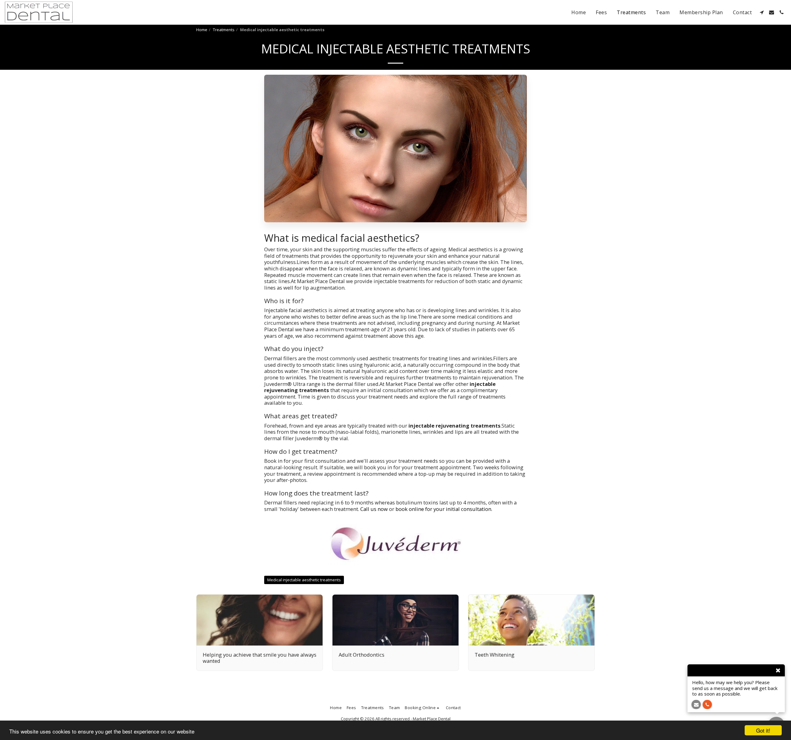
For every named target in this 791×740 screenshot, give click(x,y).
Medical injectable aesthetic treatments (304, 580)
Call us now (374, 508)
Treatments (224, 29)
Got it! (763, 730)
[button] (761, 12)
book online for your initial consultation (443, 508)
